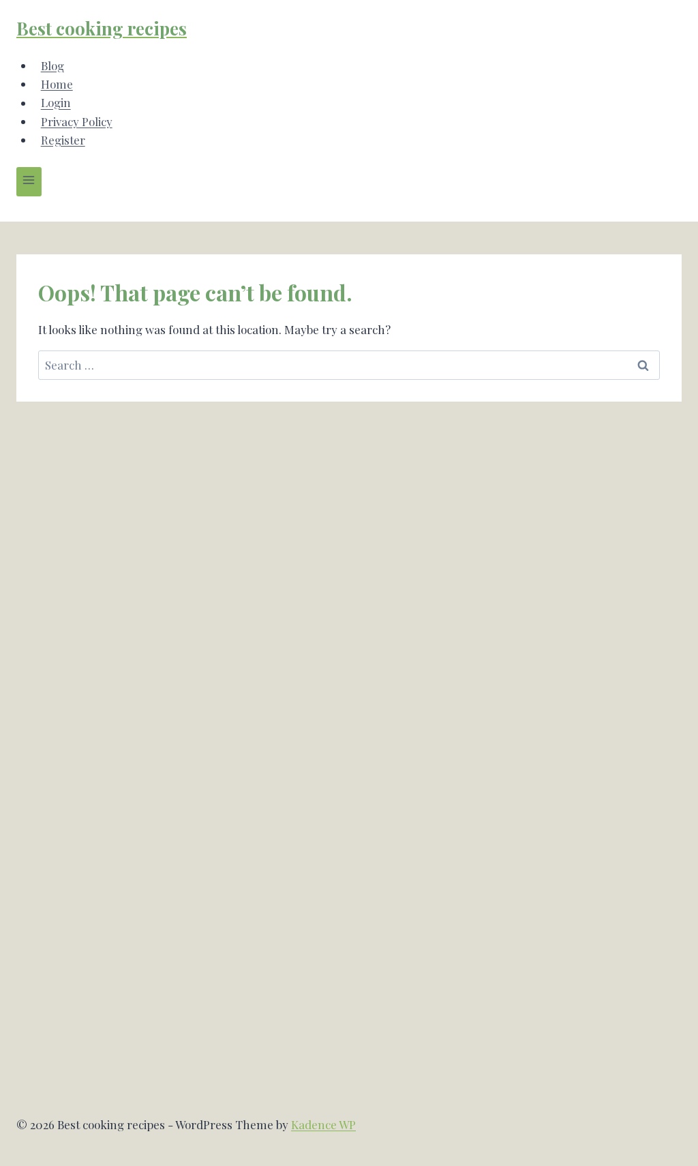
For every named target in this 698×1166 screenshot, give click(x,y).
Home (57, 83)
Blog (52, 65)
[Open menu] (29, 181)
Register (63, 139)
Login (56, 102)
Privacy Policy (76, 121)
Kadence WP (323, 1124)
